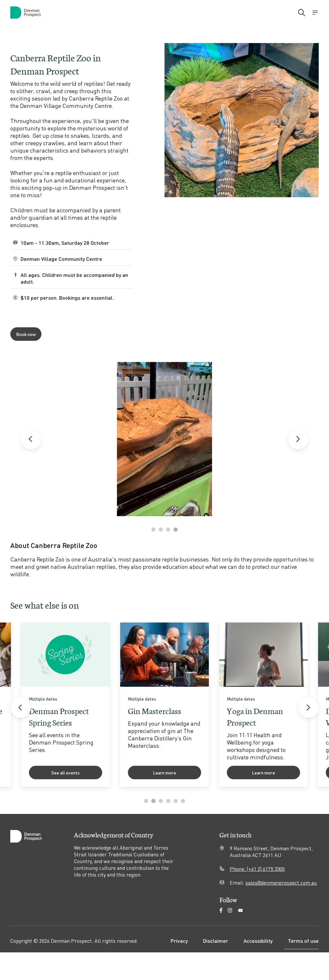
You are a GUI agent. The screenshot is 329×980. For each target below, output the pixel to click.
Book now (26, 334)
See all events (65, 772)
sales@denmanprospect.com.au (281, 882)
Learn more (164, 772)
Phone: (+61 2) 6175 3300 (257, 868)
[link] (65, 704)
